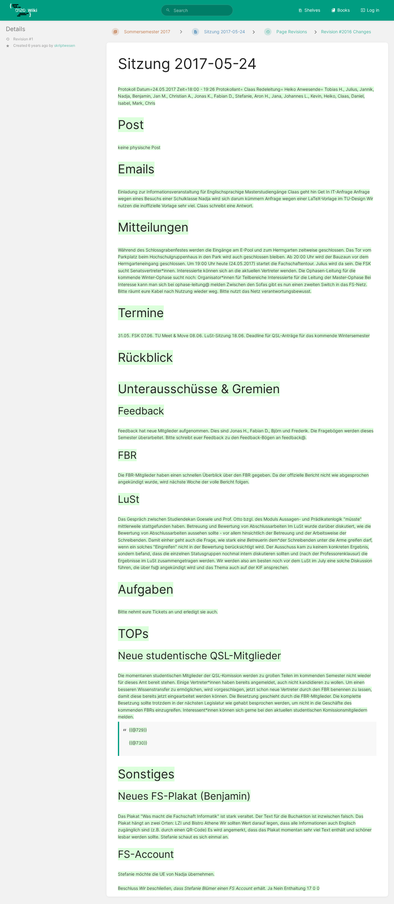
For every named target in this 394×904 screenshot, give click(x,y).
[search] (197, 10)
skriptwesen (64, 45)
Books (343, 10)
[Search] (168, 10)
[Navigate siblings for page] (181, 31)
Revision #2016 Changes (346, 31)
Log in (373, 10)
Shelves (312, 10)
